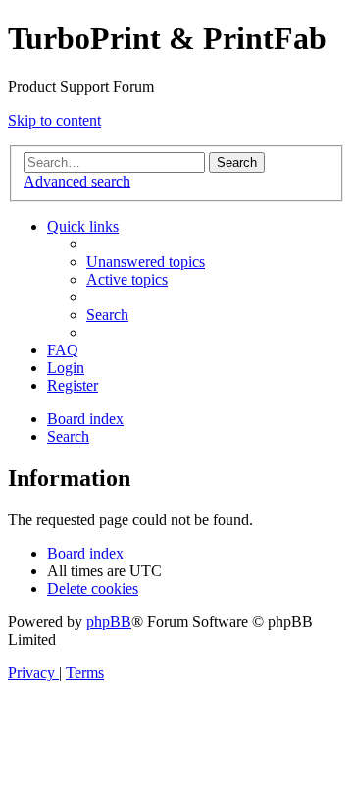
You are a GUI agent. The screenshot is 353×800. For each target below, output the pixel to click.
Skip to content (54, 120)
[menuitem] (145, 261)
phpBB (108, 621)
